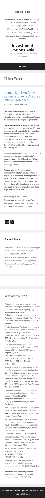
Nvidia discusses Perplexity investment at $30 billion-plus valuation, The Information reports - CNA (22, 330)
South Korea (9, 207)
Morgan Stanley (32, 203)
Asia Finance (24, 200)
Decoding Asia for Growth (22, 26)
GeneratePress (23, 494)
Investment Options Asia (22, 47)
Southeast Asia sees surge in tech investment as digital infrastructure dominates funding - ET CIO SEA (19, 463)
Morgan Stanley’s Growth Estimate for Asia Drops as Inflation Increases (22, 96)
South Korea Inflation (23, 207)
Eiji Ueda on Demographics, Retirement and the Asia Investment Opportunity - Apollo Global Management (21, 422)
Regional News (21, 196)
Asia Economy (12, 200)
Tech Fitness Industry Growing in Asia (22, 32)
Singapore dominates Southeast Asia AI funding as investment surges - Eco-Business (21, 393)
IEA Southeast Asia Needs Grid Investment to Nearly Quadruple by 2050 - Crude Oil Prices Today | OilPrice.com (22, 347)
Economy (10, 196)
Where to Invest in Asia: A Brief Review (22, 29)
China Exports (20, 203)
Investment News (17, 295)
